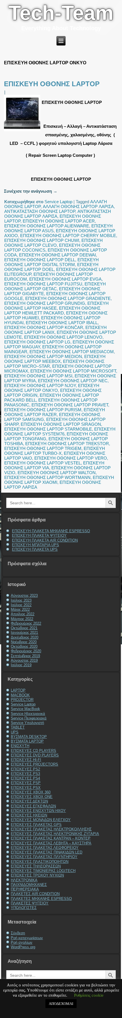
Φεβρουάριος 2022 (26, 623)
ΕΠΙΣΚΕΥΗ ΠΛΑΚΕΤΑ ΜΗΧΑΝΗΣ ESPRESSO (51, 531)
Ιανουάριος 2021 (24, 632)
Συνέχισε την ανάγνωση (30, 191)
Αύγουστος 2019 (24, 660)
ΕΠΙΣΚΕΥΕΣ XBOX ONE (31, 797)
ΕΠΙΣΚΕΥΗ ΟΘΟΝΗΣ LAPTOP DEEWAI (57, 254)
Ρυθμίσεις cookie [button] (89, 995)
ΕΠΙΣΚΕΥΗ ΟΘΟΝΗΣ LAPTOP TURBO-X (54, 451)
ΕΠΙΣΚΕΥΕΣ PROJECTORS (34, 764)
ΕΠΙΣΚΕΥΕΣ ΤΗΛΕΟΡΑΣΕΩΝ (36, 866)
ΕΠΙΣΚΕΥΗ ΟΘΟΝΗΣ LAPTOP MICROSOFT (73, 371)
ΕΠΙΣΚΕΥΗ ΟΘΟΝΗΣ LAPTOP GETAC (55, 286)
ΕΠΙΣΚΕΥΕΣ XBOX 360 (31, 792)
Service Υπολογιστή (27, 723)
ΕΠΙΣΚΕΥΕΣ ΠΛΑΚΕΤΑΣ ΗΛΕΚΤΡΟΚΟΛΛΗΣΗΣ (51, 829)
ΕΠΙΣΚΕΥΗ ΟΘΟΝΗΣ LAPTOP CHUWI (41, 240)
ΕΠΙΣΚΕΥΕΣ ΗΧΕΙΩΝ (29, 815)
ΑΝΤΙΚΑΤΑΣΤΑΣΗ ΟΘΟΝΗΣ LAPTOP (39, 211)
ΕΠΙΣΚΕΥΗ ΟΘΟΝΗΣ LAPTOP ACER (59, 221)
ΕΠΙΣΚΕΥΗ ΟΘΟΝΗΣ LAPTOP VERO (70, 458)
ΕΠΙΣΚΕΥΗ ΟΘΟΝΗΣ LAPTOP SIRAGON (61, 424)
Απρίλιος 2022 (22, 614)
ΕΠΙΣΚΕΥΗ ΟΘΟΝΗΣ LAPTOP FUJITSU (43, 283)
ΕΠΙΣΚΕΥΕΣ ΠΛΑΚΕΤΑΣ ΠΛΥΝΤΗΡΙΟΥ (44, 857)
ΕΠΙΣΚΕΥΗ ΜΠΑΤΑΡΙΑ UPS (35, 545)
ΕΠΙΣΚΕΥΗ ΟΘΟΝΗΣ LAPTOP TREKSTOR (67, 443)
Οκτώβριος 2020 (24, 646)
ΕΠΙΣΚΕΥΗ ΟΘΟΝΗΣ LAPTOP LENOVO (63, 337)
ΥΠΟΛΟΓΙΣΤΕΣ (24, 908)
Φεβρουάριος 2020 (26, 651)
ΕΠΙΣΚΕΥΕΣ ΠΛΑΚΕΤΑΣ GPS (36, 824)
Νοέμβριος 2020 (24, 642)
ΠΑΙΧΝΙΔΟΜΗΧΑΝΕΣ (29, 885)
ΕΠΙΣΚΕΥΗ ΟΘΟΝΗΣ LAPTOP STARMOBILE (48, 429)
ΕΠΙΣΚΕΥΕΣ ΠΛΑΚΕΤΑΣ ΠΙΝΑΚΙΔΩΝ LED (46, 852)
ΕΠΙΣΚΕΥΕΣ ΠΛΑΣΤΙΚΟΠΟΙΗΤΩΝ (39, 861)
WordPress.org (23, 947)
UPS (14, 732)
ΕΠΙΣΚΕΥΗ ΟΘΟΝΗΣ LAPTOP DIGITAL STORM (51, 262)
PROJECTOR (22, 700)
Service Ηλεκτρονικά (28, 713)
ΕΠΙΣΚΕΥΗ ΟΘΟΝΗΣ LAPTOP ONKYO (51, 388)
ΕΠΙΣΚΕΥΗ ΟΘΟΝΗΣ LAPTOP (52, 84)
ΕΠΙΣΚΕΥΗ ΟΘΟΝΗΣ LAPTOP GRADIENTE (68, 298)
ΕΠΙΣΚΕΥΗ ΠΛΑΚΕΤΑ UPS (35, 549)
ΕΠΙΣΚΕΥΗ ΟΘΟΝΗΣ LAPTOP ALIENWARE (46, 225)
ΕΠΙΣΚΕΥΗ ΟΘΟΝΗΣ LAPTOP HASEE (56, 305)
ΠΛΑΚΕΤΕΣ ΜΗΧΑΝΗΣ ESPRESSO (41, 898)
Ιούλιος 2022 (21, 605)
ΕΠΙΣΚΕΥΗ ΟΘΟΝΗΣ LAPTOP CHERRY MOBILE (68, 235)
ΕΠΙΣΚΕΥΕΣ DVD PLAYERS (35, 755)
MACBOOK (20, 695)
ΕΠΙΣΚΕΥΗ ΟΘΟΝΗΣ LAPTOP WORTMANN (47, 477)
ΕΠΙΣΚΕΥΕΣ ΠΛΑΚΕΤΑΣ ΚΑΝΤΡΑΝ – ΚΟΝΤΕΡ (51, 838)
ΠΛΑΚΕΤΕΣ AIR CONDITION (35, 894)
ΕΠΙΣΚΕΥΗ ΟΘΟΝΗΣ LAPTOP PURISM (42, 409)
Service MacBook (25, 709)
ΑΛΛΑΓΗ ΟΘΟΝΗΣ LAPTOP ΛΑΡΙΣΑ (78, 206)
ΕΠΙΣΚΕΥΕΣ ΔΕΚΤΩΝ (29, 801)
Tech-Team (61, 12)
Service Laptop (58, 201)
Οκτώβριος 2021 (24, 628)
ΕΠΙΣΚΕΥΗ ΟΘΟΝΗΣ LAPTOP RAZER (54, 412)
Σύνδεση (18, 933)
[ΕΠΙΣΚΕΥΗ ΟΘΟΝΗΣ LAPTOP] (23, 131)
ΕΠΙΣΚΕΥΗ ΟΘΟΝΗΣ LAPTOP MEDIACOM (72, 351)
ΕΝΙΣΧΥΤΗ (20, 746)
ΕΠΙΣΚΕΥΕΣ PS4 (25, 778)
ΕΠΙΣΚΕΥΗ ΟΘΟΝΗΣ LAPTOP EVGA (65, 279)
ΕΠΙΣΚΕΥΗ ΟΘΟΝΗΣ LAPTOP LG (37, 342)
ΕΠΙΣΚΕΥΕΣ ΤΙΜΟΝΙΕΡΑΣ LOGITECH (43, 871)
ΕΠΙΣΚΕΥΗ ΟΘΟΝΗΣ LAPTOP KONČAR (43, 327)
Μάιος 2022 (20, 609)
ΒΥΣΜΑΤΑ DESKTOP (29, 737)
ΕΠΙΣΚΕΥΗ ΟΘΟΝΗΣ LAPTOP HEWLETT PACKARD (52, 310)
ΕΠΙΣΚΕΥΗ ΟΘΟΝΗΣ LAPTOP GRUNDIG (44, 303)
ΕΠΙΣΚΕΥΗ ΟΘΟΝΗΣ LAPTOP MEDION (43, 356)
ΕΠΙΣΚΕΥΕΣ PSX (26, 787)
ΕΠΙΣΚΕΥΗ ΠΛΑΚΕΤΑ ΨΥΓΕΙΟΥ (39, 535)
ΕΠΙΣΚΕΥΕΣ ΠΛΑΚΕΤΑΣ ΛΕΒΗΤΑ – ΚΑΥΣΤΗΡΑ (51, 843)
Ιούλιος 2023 (21, 600)
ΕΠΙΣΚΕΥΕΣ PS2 (25, 769)
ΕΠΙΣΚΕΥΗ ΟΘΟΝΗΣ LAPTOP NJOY (40, 385)
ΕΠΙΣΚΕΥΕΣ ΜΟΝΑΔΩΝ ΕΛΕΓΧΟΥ (41, 820)
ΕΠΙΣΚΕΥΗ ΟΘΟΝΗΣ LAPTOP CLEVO (53, 243)
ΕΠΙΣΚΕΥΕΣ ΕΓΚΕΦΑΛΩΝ (33, 806)
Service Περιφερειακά (29, 718)
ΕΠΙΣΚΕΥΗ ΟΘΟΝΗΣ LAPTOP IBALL (62, 322)
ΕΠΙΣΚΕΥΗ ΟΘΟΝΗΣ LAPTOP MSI (38, 375)
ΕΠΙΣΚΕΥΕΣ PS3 (25, 774)
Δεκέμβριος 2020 (24, 637)
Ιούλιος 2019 (21, 665)
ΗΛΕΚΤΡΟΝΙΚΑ (24, 880)
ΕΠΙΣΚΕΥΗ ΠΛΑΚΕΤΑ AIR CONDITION (45, 540)
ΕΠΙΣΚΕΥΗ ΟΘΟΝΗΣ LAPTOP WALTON (57, 472)
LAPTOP (18, 690)
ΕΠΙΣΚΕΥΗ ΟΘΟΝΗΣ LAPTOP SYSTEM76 (59, 431)
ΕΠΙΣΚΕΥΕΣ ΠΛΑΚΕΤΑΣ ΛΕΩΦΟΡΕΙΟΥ (45, 848)
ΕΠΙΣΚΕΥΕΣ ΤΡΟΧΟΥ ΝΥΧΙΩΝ (37, 875)
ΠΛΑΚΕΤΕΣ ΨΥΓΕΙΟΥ (30, 903)
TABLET (18, 727)
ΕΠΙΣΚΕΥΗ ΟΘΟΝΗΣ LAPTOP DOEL (51, 267)
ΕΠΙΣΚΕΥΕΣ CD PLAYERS (33, 750)
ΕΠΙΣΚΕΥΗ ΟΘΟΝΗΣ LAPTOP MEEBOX (55, 359)
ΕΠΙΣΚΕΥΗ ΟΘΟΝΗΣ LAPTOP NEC (73, 380)
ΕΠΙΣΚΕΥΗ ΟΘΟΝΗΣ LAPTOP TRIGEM (42, 448)
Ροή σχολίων (21, 942)
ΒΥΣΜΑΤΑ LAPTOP (27, 741)
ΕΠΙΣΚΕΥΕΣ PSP (26, 783)
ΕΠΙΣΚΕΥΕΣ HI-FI (26, 760)
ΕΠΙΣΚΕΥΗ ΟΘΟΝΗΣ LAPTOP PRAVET (69, 404)
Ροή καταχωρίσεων (27, 938)
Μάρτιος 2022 (22, 619)
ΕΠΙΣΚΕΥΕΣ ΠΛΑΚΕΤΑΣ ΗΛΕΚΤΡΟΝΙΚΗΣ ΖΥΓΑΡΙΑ (55, 834)
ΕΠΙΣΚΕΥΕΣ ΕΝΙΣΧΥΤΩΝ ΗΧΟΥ (38, 811)
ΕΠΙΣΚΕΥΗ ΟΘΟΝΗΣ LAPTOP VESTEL (42, 462)
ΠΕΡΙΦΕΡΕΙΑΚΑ (25, 889)
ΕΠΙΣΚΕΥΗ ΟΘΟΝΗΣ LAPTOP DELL (39, 259)
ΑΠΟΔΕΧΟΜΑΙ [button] (61, 1003)
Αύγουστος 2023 (24, 595)
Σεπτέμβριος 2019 (25, 656)
